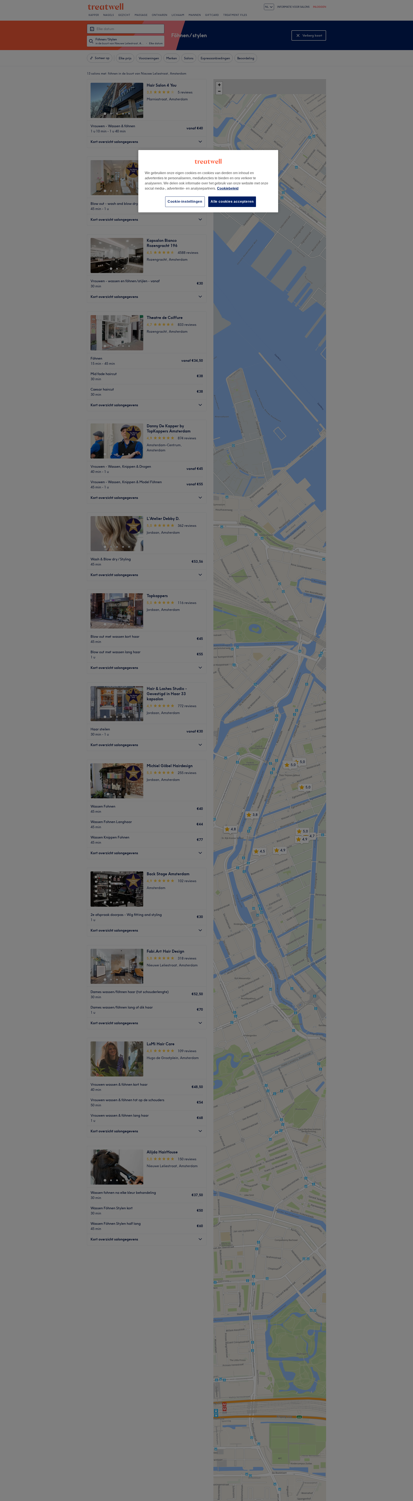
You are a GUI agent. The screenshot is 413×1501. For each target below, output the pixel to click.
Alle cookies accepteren (232, 201)
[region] (208, 181)
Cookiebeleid (228, 188)
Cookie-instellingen (185, 201)
